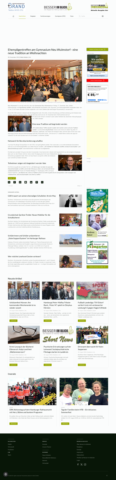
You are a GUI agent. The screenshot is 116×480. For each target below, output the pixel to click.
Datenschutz (80, 455)
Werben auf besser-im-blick (96, 49)
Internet (44, 460)
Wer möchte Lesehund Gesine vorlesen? (24, 256)
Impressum (80, 452)
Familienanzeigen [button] (45, 16)
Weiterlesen (13, 423)
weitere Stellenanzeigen (96, 80)
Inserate (44, 444)
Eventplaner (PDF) (60, 16)
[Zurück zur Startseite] (58, 7)
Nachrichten (12, 441)
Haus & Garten (46, 455)
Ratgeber (45, 452)
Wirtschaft (11, 447)
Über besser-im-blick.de (84, 444)
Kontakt (79, 450)
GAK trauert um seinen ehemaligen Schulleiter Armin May (32, 196)
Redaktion (80, 447)
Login (78, 460)
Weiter (78, 186)
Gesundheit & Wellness (49, 458)
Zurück (11, 186)
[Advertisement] (58, 31)
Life (30, 57)
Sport (9, 455)
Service (44, 441)
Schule (10, 178)
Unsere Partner (46, 447)
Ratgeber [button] (33, 16)
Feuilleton (11, 450)
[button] (102, 16)
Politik (10, 444)
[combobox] (87, 16)
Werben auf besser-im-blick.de (86, 458)
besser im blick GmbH (33, 475)
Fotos (71, 16)
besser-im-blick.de (82, 441)
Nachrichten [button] (22, 16)
